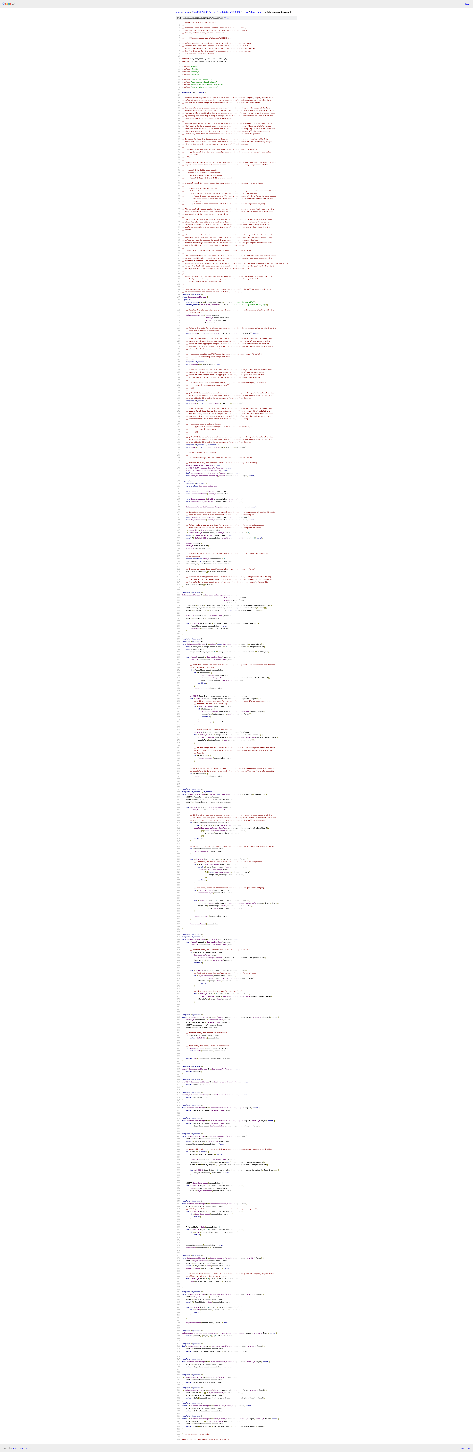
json (469, 1448)
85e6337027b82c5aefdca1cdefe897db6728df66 (216, 11)
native (261, 11)
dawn (179, 11)
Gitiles (14, 1448)
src (246, 11)
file (227, 18)
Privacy (21, 1448)
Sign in (468, 4)
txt (462, 1448)
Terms (28, 1448)
